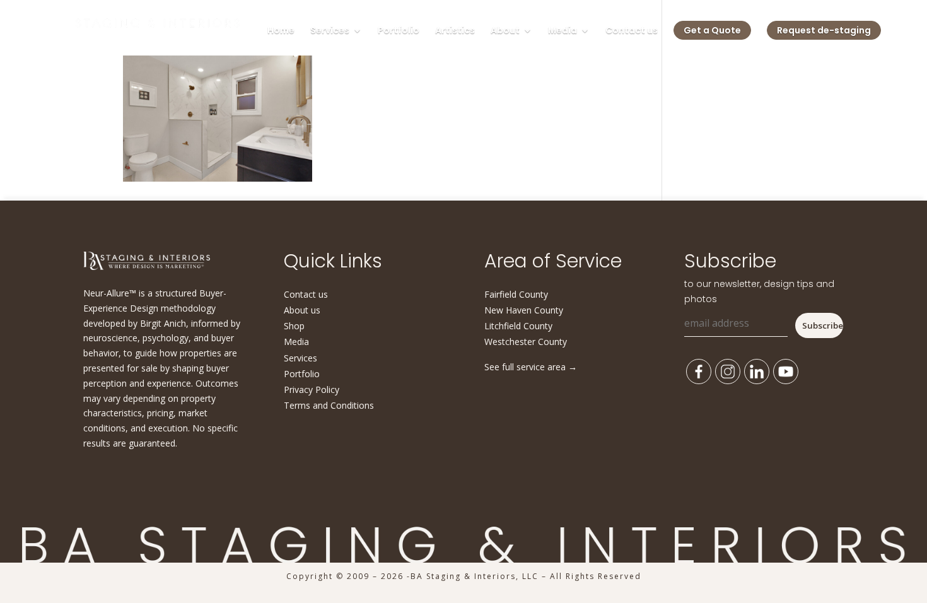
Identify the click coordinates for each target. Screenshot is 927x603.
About (505, 31)
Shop (294, 326)
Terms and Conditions (329, 405)
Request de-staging (824, 30)
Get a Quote (712, 30)
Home (280, 31)
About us (302, 310)
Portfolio (398, 31)
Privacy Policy (311, 389)
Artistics (455, 31)
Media (562, 31)
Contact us (631, 31)
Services (329, 31)
